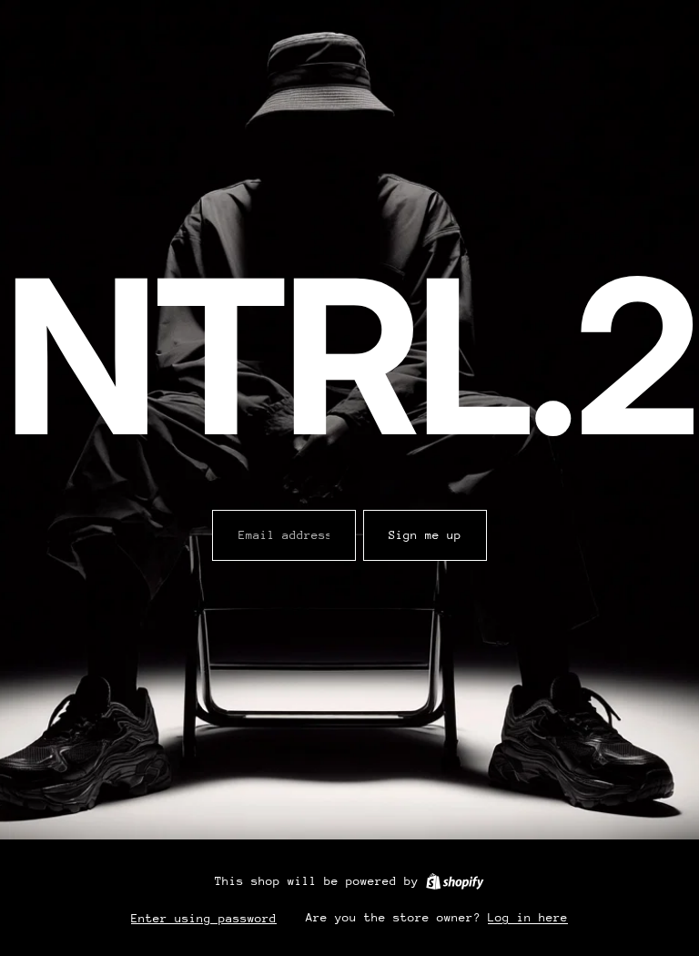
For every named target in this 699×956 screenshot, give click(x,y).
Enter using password (204, 918)
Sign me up (425, 535)
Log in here (528, 917)
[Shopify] (454, 881)
